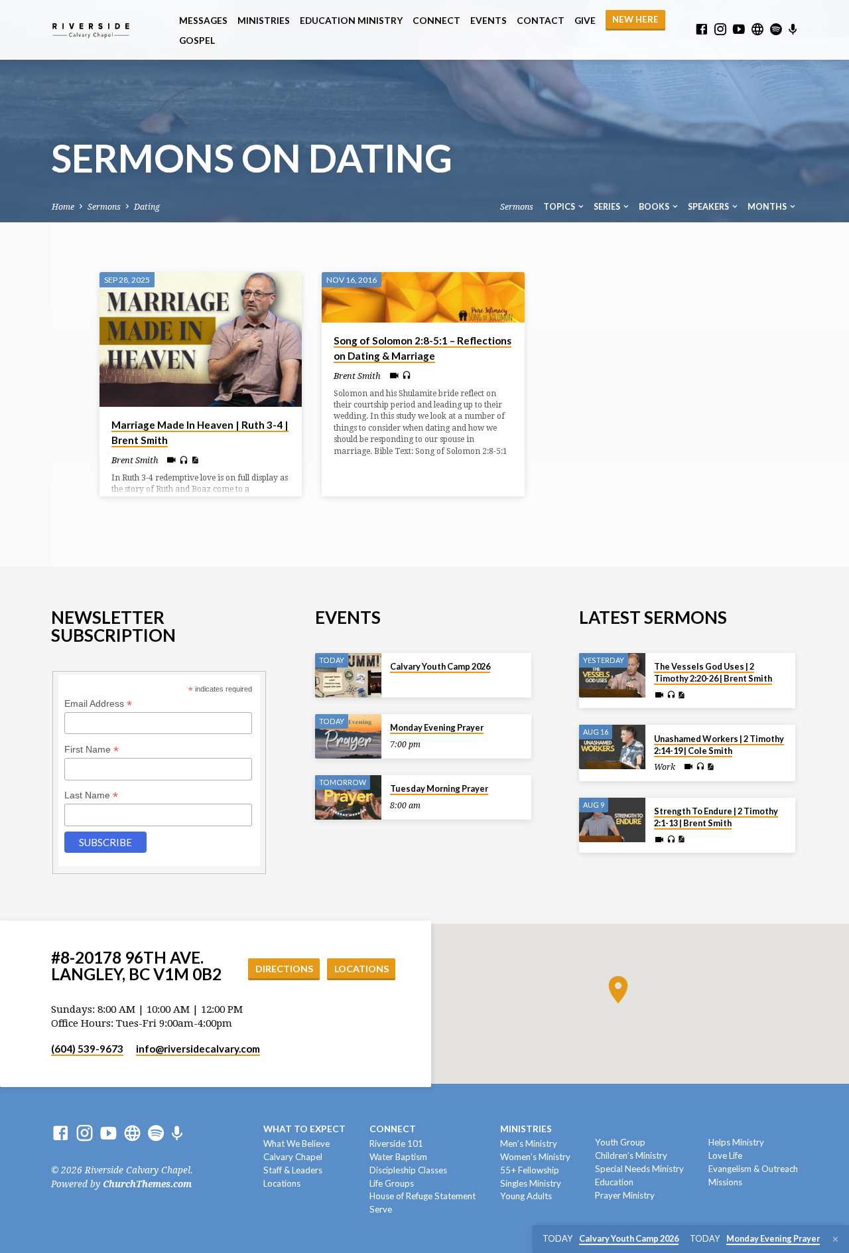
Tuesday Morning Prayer (439, 788)
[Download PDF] (194, 460)
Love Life (725, 1155)
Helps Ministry (736, 1142)
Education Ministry (351, 20)
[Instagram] (720, 29)
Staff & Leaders (292, 1170)
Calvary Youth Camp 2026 (440, 666)
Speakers (709, 207)
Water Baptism (398, 1156)
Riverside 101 (396, 1143)
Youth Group (620, 1142)
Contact (540, 20)
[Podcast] (793, 30)
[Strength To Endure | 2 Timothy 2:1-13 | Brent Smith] (612, 820)
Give (585, 20)
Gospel (197, 40)
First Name (91, 749)
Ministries (263, 20)
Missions (725, 1182)
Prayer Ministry (625, 1195)
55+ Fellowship (529, 1170)
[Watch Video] (171, 460)
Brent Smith (135, 460)
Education (614, 1182)
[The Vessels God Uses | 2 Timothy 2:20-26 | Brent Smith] (612, 675)
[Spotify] (776, 29)
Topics (559, 207)
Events (488, 20)
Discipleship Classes (408, 1170)
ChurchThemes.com (147, 1184)
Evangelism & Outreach (753, 1168)
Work (664, 767)
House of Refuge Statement (422, 1196)
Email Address (98, 704)
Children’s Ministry (631, 1155)
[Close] (835, 1239)
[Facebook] (701, 29)
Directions (284, 968)
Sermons (104, 207)
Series (607, 207)
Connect (436, 20)
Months (768, 207)
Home (63, 207)
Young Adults (526, 1196)
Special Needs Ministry (639, 1168)
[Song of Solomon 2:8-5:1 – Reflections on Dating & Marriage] (423, 297)
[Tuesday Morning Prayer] (348, 797)
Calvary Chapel (292, 1156)
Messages (203, 20)
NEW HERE (635, 19)
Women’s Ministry (535, 1156)
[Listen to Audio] (183, 460)
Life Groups (391, 1183)
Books (655, 207)
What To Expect (304, 1129)
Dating (147, 207)
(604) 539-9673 (87, 1049)
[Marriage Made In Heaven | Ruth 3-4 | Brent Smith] (200, 339)
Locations (361, 968)
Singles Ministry (530, 1183)
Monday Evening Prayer (437, 727)
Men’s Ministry (528, 1143)
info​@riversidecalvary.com (198, 1049)
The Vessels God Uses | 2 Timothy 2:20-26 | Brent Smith (713, 672)
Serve (380, 1209)
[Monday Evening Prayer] (348, 736)
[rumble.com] (757, 29)
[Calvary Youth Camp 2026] (348, 675)
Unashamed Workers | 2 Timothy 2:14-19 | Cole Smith (719, 744)
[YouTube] (739, 29)
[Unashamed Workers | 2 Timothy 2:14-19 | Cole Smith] (612, 747)
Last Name (91, 795)
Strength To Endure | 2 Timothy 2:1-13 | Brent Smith (716, 817)
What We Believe (296, 1143)
